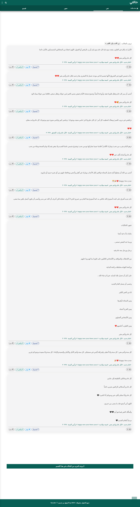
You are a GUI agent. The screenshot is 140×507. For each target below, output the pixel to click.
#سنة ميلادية (103, 62)
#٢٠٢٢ (64, 62)
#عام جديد (127, 62)
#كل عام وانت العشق (59, 133)
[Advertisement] (70, 26)
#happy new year (88, 62)
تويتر (27, 67)
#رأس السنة (72, 62)
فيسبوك (35, 67)
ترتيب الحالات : (126, 44)
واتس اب (19, 67)
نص (107, 8)
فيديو (24, 8)
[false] (2, 2)
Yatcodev (53, 503)
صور (65, 8)
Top (134, 499)
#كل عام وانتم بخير (116, 62)
